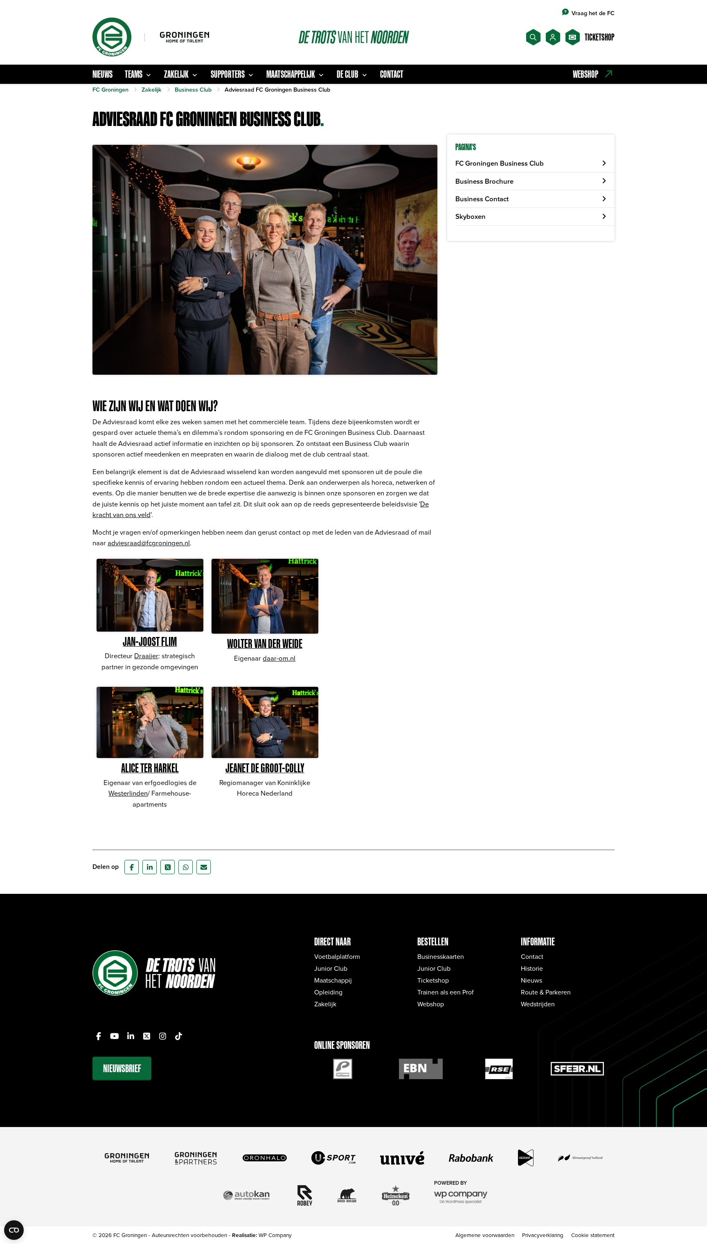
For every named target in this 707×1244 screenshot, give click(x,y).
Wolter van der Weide (264, 643)
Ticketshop (433, 980)
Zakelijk (176, 74)
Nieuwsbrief (122, 1068)
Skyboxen (470, 216)
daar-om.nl (279, 658)
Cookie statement (593, 1235)
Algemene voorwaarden (484, 1235)
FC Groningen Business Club (499, 163)
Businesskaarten (440, 956)
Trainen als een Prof (445, 992)
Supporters (228, 74)
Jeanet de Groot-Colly (264, 767)
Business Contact (482, 199)
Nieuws (102, 74)
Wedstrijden (538, 1003)
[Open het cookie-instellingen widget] (14, 1230)
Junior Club (330, 968)
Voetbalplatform (337, 956)
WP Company (275, 1235)
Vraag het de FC (593, 13)
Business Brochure (484, 181)
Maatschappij (333, 980)
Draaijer (146, 655)
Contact (391, 74)
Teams (133, 74)
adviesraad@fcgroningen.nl (149, 542)
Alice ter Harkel (150, 767)
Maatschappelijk (290, 74)
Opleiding (328, 992)
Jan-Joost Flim (150, 641)
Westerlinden (128, 793)
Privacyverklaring (542, 1235)
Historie (532, 968)
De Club (347, 74)
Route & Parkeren (546, 992)
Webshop (430, 1003)
